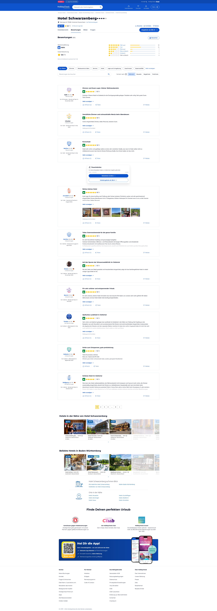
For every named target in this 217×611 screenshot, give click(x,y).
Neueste (138, 74)
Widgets (86, 576)
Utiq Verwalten (114, 585)
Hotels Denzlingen (94, 498)
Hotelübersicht (63, 30)
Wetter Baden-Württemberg (127, 484)
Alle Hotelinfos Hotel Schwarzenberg (99, 484)
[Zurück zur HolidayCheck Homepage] (64, 7)
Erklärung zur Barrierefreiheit (118, 595)
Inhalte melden (63, 601)
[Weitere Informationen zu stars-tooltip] (106, 18)
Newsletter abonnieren (65, 585)
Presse (137, 579)
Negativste (147, 74)
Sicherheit (113, 598)
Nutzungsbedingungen (116, 576)
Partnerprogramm (89, 579)
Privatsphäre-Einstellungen (118, 582)
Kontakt (143, 1)
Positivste (155, 74)
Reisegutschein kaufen (65, 588)
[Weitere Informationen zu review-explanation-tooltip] (81, 26)
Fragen (92, 30)
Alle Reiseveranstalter (65, 598)
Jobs (136, 582)
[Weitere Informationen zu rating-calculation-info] (77, 59)
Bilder (85, 30)
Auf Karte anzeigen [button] (92, 22)
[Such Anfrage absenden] (101, 7)
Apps (60, 595)
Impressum (113, 601)
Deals (60, 1)
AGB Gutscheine (114, 592)
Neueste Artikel (139, 588)
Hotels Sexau (92, 500)
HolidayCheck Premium (66, 592)
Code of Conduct (89, 582)
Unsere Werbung (140, 576)
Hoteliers (87, 573)
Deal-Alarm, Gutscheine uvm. (67, 582)
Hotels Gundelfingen (125, 495)
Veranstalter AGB (115, 573)
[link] (128, 7)
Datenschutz (113, 579)
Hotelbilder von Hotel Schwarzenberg (99, 487)
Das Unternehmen (140, 573)
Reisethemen (139, 585)
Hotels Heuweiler (93, 495)
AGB (111, 588)
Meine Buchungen (64, 573)
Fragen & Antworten (65, 579)
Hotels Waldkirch (124, 498)
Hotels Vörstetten (124, 500)
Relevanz (131, 74)
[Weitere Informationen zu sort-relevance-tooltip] (126, 74)
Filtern (64, 68)
